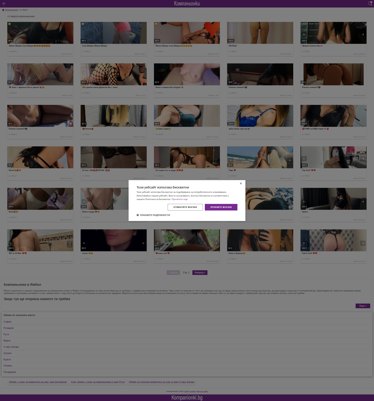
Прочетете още (180, 199)
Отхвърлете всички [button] (185, 207)
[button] (153, 215)
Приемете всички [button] (221, 207)
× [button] (241, 183)
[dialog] (187, 200)
